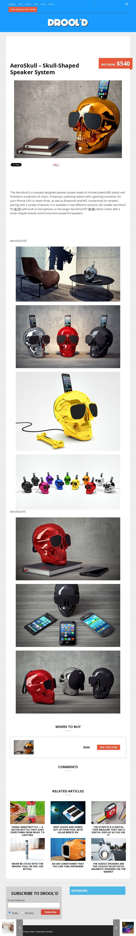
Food (36, 4)
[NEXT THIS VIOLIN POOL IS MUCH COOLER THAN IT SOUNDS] (124, 927)
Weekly (29, 913)
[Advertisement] (70, 49)
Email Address (16, 900)
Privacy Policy (29, 932)
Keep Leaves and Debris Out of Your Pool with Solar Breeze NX (68, 829)
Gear (20, 4)
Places (51, 4)
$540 (92, 209)
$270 (18, 209)
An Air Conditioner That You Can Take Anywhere (68, 865)
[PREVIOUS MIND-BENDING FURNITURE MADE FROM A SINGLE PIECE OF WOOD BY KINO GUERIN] (11, 927)
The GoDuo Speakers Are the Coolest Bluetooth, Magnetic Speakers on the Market (108, 867)
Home (28, 4)
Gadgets (12, 4)
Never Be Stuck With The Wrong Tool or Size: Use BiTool (27, 866)
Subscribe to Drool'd (44, 932)
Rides (43, 4)
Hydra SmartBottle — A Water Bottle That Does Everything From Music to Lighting (27, 831)
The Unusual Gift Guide (22, 9)
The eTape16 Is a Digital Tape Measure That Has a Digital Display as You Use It (108, 831)
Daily (15, 913)
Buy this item (108, 747)
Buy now (115, 63)
